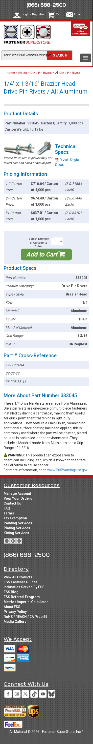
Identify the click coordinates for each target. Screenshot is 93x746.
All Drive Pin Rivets (68, 73)
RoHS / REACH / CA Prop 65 (25, 617)
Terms (9, 513)
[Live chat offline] (81, 29)
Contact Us (12, 503)
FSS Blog (11, 592)
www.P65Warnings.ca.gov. (67, 470)
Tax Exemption (15, 518)
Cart (59, 14)
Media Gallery (15, 622)
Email (77, 14)
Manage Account (17, 493)
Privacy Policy (15, 612)
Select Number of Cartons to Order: (38, 242)
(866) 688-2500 (46, 5)
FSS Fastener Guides (21, 582)
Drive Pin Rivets (41, 73)
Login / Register (33, 14)
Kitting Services (16, 533)
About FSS (12, 607)
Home (11, 73)
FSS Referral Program (22, 597)
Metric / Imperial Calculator (26, 602)
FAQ (7, 508)
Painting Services (18, 523)
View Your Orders (18, 498)
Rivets (22, 73)
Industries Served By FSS (24, 587)
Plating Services (17, 528)
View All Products (18, 577)
